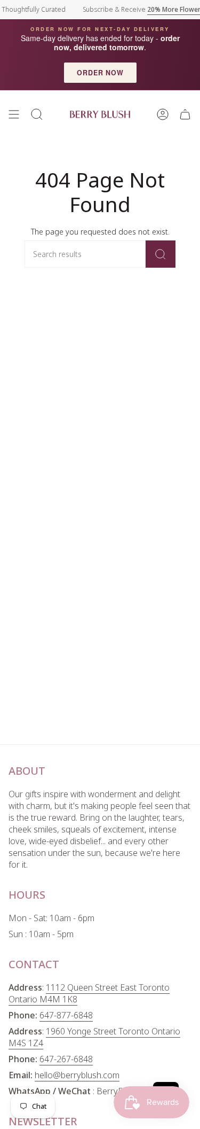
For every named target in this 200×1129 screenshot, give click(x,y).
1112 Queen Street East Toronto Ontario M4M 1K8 (89, 993)
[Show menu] (14, 114)
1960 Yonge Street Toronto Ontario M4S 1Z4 (94, 1037)
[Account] (162, 114)
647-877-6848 (66, 1015)
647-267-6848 (66, 1059)
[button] (36, 114)
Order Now (100, 72)
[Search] (160, 254)
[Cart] (185, 114)
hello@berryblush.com (77, 1075)
